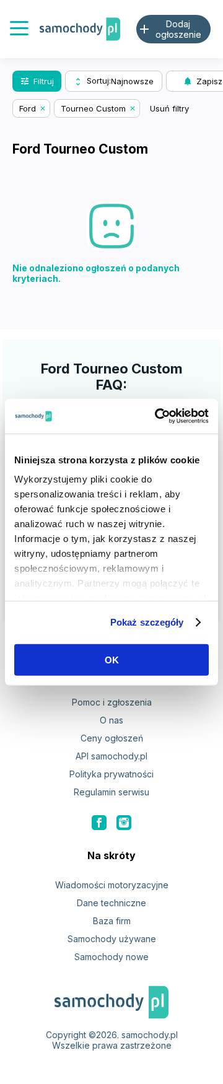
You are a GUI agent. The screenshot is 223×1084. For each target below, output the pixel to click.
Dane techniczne (111, 903)
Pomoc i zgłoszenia (112, 702)
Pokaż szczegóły (147, 622)
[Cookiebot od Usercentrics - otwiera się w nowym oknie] (157, 416)
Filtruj (37, 81)
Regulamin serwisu (111, 792)
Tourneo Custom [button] (93, 108)
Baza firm (112, 921)
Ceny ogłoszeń (112, 738)
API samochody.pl (111, 756)
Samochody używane (112, 938)
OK (112, 659)
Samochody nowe (111, 956)
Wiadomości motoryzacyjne (111, 885)
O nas (111, 720)
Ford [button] (27, 108)
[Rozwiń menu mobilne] (19, 29)
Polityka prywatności (111, 774)
